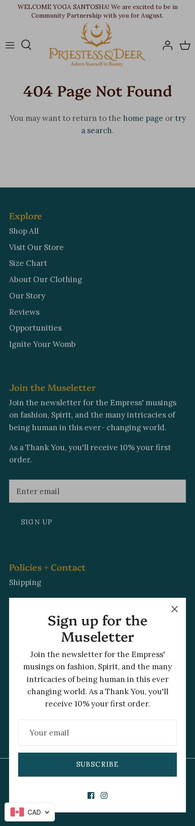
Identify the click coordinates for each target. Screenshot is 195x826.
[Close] (175, 609)
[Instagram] (104, 795)
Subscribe (97, 764)
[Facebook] (91, 795)
